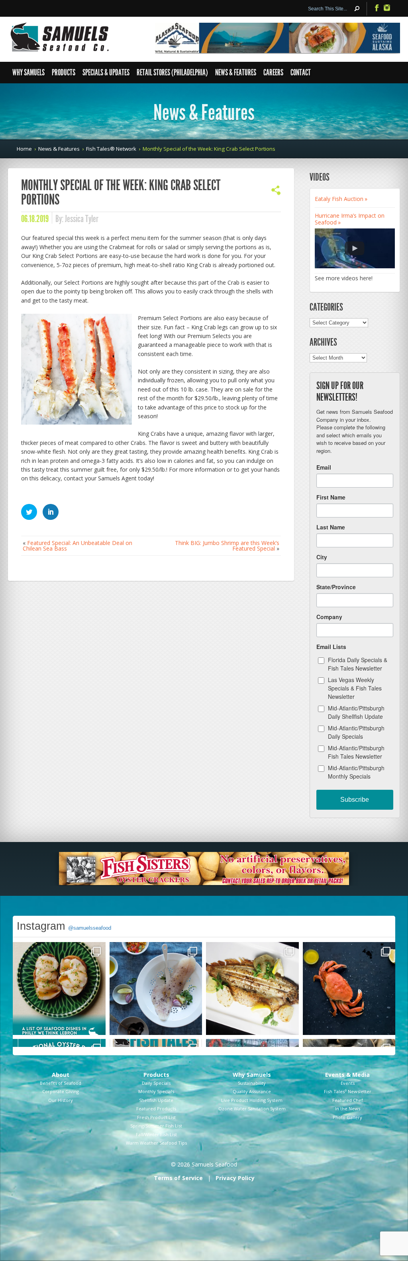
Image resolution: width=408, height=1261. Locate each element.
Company (329, 617)
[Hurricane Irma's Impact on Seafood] (354, 248)
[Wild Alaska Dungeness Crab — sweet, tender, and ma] (349, 988)
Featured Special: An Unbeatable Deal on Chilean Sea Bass (77, 545)
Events (348, 1083)
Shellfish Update (156, 1100)
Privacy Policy (235, 1178)
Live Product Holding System (251, 1100)
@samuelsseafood (89, 928)
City (321, 557)
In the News (347, 1108)
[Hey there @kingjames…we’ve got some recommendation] (59, 988)
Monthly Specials (156, 1091)
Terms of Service (178, 1178)
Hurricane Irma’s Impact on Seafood (349, 219)
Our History (60, 1100)
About (60, 1074)
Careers (273, 72)
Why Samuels (28, 72)
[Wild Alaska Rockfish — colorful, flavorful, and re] (156, 988)
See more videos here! (344, 278)
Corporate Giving (60, 1091)
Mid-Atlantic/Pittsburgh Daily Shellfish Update (356, 712)
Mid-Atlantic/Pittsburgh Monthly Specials (356, 772)
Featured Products (156, 1108)
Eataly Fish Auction (339, 199)
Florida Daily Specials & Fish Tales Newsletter (357, 664)
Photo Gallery (347, 1117)
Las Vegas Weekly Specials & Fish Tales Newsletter (355, 688)
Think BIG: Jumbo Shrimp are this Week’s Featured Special (227, 545)
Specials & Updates (105, 72)
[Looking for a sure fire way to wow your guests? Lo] (252, 988)
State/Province (336, 587)
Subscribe (354, 799)
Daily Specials (156, 1083)
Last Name (330, 527)
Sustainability (252, 1083)
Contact (300, 72)
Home (24, 148)
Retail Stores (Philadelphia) (172, 72)
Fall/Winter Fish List (156, 1134)
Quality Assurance (252, 1091)
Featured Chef (347, 1100)
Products (63, 72)
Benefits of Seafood (60, 1083)
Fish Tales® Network (111, 148)
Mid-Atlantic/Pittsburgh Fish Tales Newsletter (356, 752)
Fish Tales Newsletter (347, 1091)
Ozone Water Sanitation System (252, 1108)
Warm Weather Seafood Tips (156, 1143)
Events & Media (347, 1074)
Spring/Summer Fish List (156, 1126)
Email (323, 467)
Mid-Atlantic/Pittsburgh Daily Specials (356, 732)
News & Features (235, 72)
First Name (330, 497)
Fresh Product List (156, 1117)
